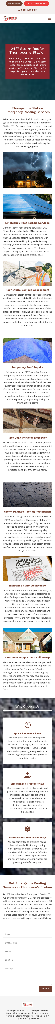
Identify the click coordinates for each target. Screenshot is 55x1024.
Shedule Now (14, 3)
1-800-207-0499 (29, 10)
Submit (45, 988)
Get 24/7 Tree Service (36, 3)
